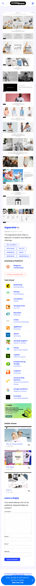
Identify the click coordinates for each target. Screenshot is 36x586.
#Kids (21, 252)
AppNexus (18, 327)
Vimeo (16, 348)
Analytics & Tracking (20, 391)
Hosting (16, 301)
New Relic (17, 313)
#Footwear (10, 248)
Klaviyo (17, 292)
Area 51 (9, 490)
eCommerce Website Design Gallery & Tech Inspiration (18, 574)
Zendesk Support (20, 341)
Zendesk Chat (19, 306)
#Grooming (10, 252)
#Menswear (10, 256)
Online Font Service (20, 357)
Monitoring (17, 315)
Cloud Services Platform (21, 382)
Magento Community (18, 266)
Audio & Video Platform (21, 350)
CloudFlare (18, 299)
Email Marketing (19, 287)
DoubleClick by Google (20, 363)
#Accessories (12, 245)
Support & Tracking (20, 343)
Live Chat (16, 308)
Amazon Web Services (19, 379)
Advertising (17, 322)
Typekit (17, 355)
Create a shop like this (15, 274)
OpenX (16, 334)
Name (6, 536)
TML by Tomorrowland (14, 444)
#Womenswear (24, 256)
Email (6, 544)
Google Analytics (21, 389)
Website (6, 551)
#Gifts (21, 248)
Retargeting (25, 322)
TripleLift (17, 371)
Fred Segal (10, 467)
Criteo (16, 320)
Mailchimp (18, 285)
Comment (8, 511)
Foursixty (17, 396)
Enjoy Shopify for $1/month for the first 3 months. (17, 580)
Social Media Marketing (21, 398)
